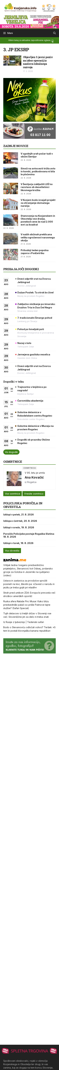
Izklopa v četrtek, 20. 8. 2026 (20, 520)
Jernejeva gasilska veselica (33, 354)
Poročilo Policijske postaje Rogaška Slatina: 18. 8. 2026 (29, 535)
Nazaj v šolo (24, 343)
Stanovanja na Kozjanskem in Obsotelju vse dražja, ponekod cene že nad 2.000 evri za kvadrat (38, 220)
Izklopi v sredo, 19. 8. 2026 (18, 527)
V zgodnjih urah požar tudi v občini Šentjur (37, 155)
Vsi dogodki (11, 452)
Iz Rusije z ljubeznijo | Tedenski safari (23, 622)
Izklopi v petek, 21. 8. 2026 (18, 514)
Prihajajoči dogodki (21, 269)
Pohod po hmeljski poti (30, 329)
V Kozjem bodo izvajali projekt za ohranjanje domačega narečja (38, 203)
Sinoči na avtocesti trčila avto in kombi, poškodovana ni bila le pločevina (38, 171)
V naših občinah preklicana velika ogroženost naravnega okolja (38, 237)
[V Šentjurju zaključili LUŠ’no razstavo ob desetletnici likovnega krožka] (10, 188)
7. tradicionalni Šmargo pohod (34, 317)
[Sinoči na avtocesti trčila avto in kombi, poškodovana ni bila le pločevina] (10, 172)
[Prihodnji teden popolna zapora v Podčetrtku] (10, 254)
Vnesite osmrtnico (33, 493)
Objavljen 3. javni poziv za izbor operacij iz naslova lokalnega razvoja (38, 62)
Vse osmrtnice (12, 493)
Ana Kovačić (34, 477)
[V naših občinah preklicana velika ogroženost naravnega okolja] (10, 238)
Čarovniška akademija (30, 400)
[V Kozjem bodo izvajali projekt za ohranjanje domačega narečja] (10, 204)
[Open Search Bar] (54, 33)
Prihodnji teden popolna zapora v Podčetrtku (35, 252)
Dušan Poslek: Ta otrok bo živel (35, 292)
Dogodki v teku (13, 381)
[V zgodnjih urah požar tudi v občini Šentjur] (10, 158)
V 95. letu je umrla (35, 472)
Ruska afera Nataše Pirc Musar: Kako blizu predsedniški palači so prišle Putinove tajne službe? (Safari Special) (26, 605)
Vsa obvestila (12, 550)
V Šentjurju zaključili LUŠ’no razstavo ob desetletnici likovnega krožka (37, 187)
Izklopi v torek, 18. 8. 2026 (18, 543)
